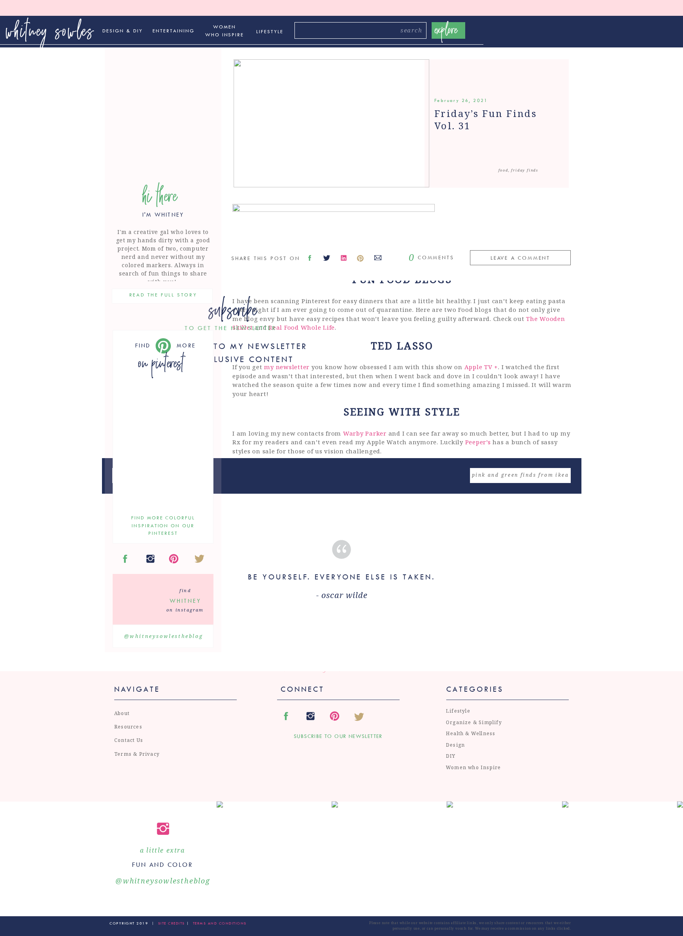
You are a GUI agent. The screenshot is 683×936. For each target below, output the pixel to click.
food (503, 170)
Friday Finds (524, 170)
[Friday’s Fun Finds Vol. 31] (331, 123)
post (499, 556)
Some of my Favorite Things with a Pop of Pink (369, 645)
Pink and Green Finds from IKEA (520, 475)
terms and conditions (220, 923)
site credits (170, 923)
